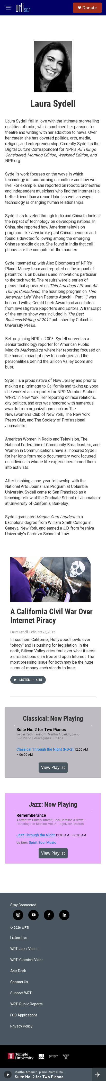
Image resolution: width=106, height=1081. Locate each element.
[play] (8, 1074)
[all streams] (99, 1074)
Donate (89, 7)
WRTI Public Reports (26, 1004)
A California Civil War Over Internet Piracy (51, 616)
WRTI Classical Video (26, 960)
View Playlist (53, 767)
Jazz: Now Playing (53, 804)
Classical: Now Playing (53, 718)
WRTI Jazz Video (24, 949)
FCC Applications (24, 1015)
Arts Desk (18, 971)
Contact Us (19, 982)
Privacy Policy (21, 1026)
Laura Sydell (19, 632)
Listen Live (18, 938)
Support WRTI (21, 993)
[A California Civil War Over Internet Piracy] (50, 579)
